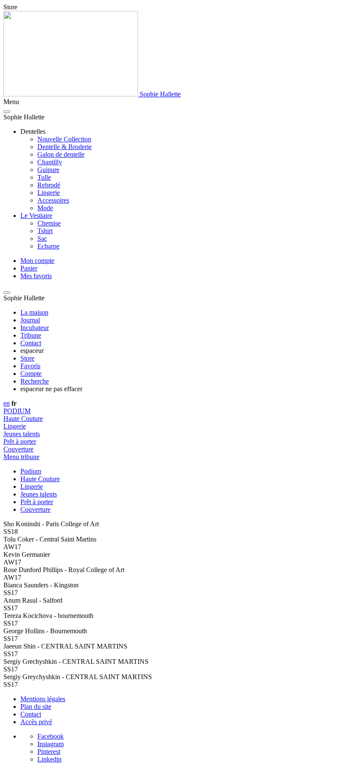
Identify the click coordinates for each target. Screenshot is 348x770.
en (6, 403)
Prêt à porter (19, 441)
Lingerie (48, 192)
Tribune (30, 335)
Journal (30, 320)
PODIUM (17, 411)
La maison (34, 312)
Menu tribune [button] (21, 456)
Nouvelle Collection (64, 139)
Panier (28, 268)
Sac (42, 238)
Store (27, 358)
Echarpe (48, 246)
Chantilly (49, 162)
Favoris (30, 365)
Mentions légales (42, 698)
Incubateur (34, 327)
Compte (31, 373)
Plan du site (35, 706)
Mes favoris (36, 275)
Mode (45, 208)
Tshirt (45, 230)
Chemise (49, 223)
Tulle (44, 177)
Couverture (18, 449)
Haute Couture (23, 418)
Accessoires (53, 200)
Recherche (34, 381)
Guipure (48, 169)
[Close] (6, 111)
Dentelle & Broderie (64, 146)
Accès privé (36, 721)
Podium (30, 471)
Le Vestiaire (36, 215)
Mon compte (37, 260)
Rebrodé (48, 185)
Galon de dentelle (60, 154)
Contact (30, 343)
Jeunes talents (21, 433)
